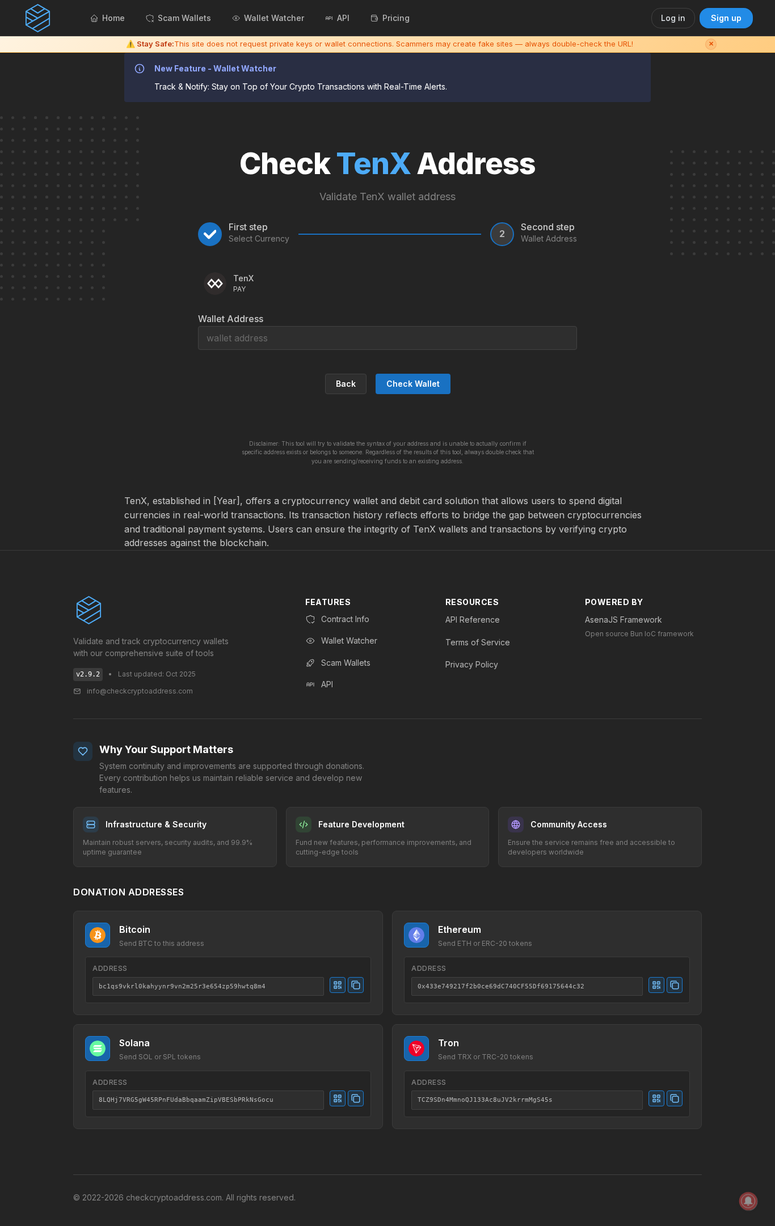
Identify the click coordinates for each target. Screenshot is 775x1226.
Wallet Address (230, 318)
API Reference (472, 619)
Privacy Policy (471, 664)
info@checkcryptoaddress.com (140, 691)
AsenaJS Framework (623, 619)
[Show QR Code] (338, 985)
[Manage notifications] (748, 1201)
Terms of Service (477, 642)
